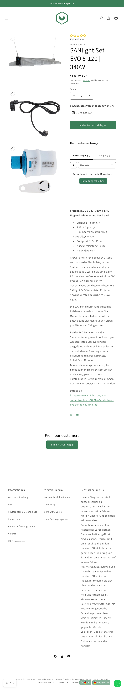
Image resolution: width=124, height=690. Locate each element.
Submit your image (62, 444)
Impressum (14, 519)
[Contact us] (117, 683)
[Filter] (73, 165)
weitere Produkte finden (57, 497)
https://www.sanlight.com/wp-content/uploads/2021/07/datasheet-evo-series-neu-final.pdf (92, 400)
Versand (86, 80)
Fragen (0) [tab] (104, 155)
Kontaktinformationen (46, 682)
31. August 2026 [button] (84, 112)
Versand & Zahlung (18, 497)
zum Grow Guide (53, 511)
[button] (6, 18)
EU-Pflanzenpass (17, 540)
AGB (10, 504)
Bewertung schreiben (93, 181)
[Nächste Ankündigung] (117, 3)
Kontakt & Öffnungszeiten (21, 526)
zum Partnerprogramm (56, 519)
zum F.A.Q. (49, 504)
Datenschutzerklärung (81, 679)
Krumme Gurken (29, 679)
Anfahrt (12, 533)
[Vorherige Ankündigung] (6, 3)
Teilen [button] (76, 414)
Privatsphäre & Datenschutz (22, 511)
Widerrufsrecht (62, 679)
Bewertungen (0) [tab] (81, 155)
